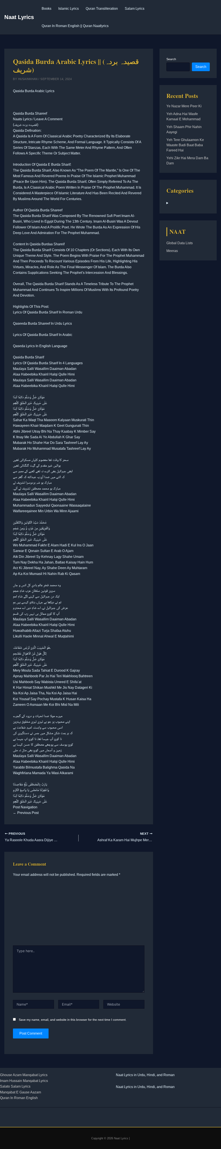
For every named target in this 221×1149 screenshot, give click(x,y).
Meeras (172, 251)
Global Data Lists (179, 243)
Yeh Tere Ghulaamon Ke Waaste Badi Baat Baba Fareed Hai (185, 145)
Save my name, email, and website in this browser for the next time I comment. (72, 1019)
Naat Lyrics (19, 17)
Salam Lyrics (134, 8)
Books (46, 8)
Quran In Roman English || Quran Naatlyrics (75, 26)
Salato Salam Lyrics (15, 1086)
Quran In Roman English (19, 1098)
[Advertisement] (79, 913)
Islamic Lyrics (68, 8)
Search (171, 59)
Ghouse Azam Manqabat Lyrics (23, 1075)
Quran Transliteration (102, 8)
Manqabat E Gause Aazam (20, 1092)
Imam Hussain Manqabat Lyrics (24, 1081)
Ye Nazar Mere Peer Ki (184, 106)
